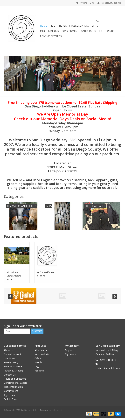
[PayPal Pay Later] (110, 413)
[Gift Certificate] (47, 255)
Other (98, 30)
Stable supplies (79, 25)
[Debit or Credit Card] (103, 413)
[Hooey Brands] (62, 296)
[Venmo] (117, 413)
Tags (37, 366)
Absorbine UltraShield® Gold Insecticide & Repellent (17, 274)
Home (43, 25)
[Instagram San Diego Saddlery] (118, 326)
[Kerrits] (101, 296)
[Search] (97, 20)
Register (69, 350)
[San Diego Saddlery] (21, 28)
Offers (38, 358)
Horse (63, 25)
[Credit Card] (88, 413)
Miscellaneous (49, 30)
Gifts (95, 25)
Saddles (86, 30)
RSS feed (39, 370)
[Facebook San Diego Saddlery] (112, 326)
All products (41, 350)
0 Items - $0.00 (87, 2)
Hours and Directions (15, 378)
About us (8, 350)
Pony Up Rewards (51, 36)
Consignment (70, 30)
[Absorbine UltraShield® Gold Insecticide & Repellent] (17, 255)
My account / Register (111, 2)
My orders (70, 354)
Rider (53, 25)
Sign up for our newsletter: (23, 326)
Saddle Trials (10, 399)
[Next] (114, 296)
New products (42, 354)
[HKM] (23, 296)
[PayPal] (96, 413)
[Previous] (10, 296)
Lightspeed (57, 410)
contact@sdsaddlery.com (109, 368)
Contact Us (10, 374)
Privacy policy (11, 362)
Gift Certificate (45, 272)
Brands (109, 30)
